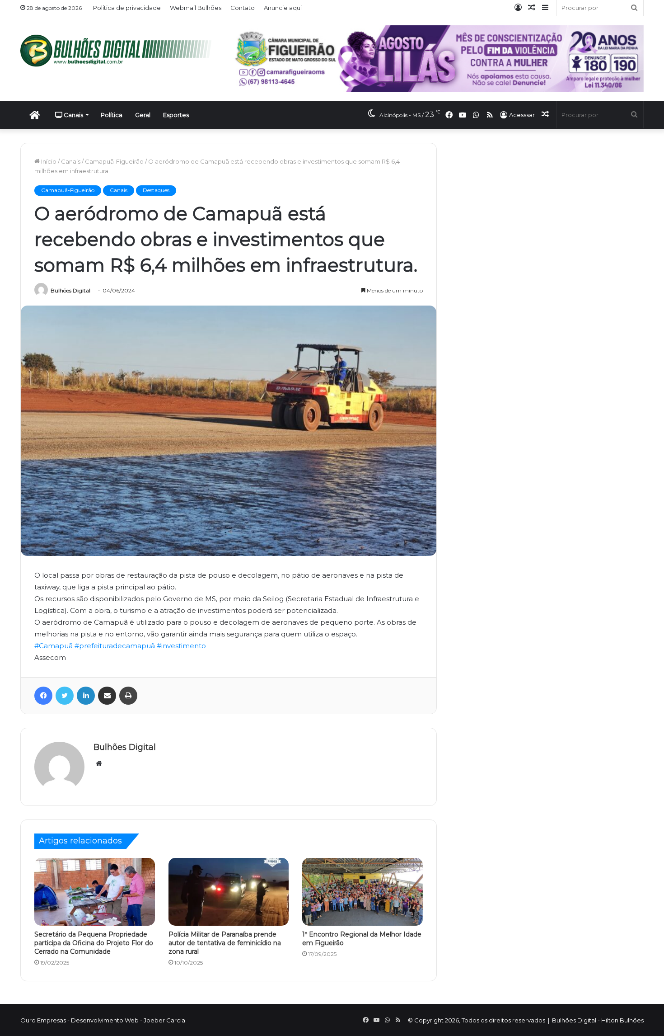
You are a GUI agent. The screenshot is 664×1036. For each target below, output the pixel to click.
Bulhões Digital (70, 290)
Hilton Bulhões (622, 1020)
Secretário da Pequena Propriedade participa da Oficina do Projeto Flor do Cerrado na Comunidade (93, 943)
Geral (142, 114)
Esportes (176, 114)
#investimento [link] (181, 645)
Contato (242, 7)
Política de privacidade (127, 7)
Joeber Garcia (164, 1020)
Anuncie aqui (283, 7)
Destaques (156, 190)
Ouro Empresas (43, 1020)
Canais (72, 114)
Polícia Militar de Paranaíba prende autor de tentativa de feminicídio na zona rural (224, 943)
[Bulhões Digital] (119, 50)
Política (111, 114)
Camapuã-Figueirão (114, 161)
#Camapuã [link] (53, 645)
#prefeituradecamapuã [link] (115, 645)
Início (48, 161)
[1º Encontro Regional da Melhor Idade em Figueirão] (362, 892)
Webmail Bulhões (195, 7)
